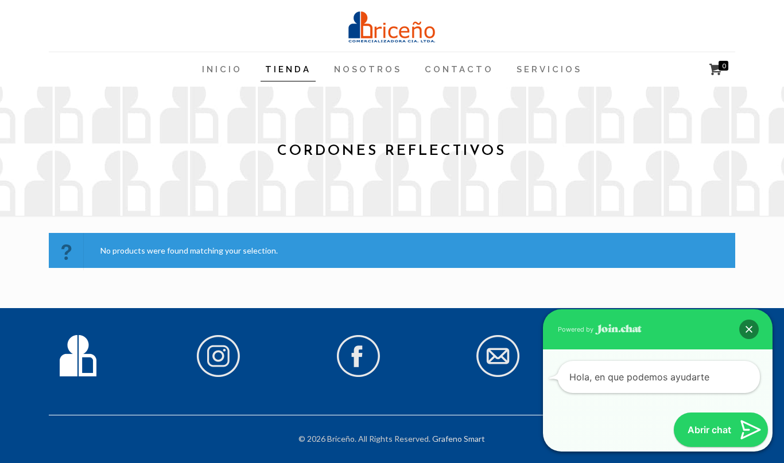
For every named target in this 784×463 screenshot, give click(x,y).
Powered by (576, 329)
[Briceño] (391, 26)
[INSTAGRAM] (218, 374)
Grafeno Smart (458, 438)
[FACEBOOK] (358, 374)
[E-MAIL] (498, 374)
